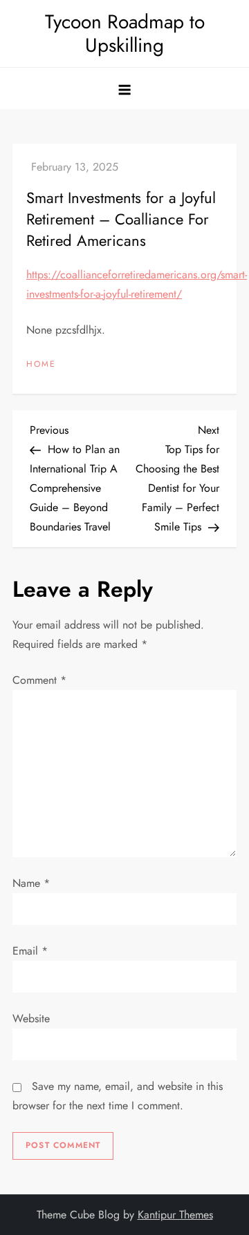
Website (31, 1018)
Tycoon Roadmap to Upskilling (125, 33)
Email (30, 951)
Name (31, 883)
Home (41, 364)
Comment (39, 680)
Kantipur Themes (175, 1215)
